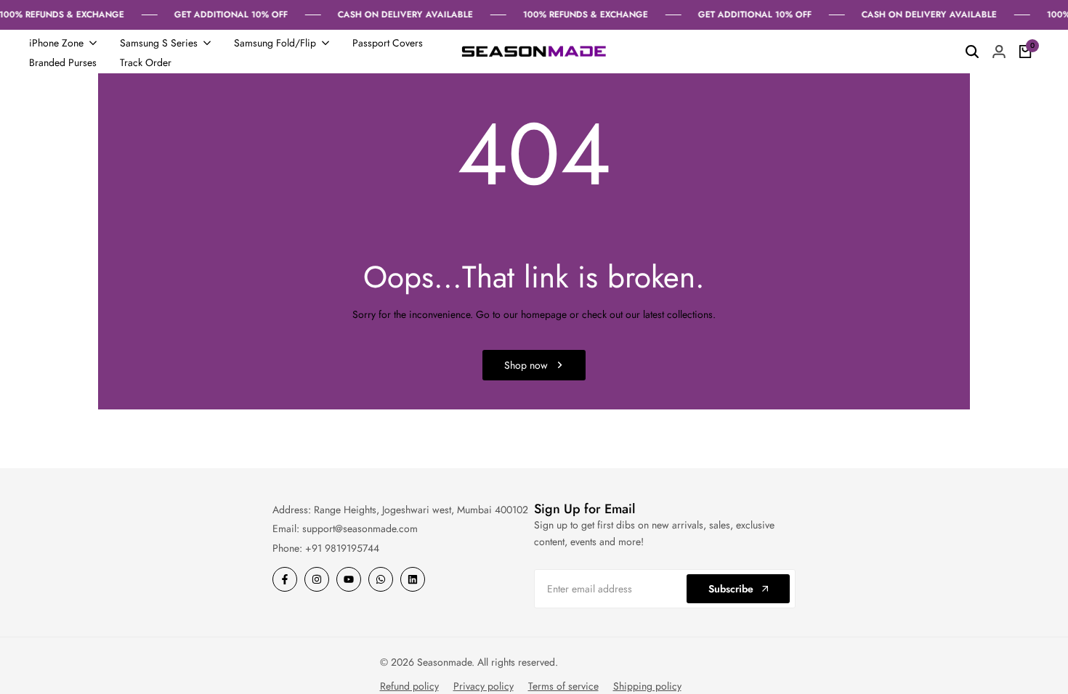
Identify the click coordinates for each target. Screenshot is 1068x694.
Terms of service (563, 686)
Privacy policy (483, 686)
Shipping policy (647, 686)
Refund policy (409, 686)
